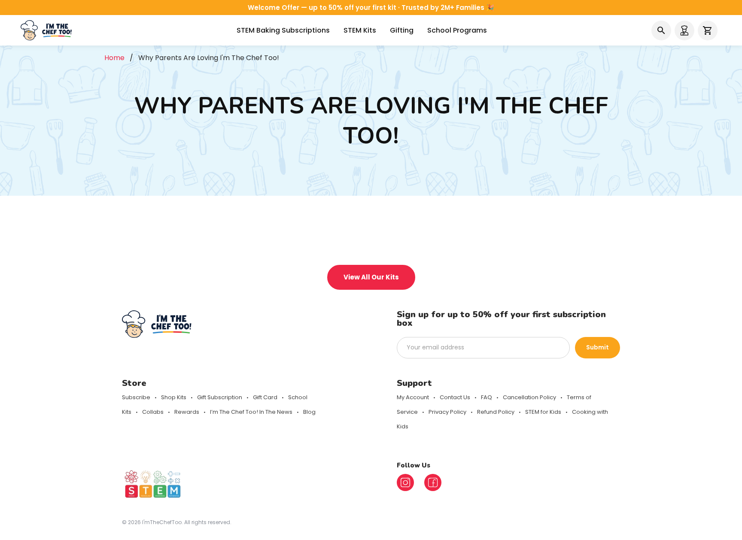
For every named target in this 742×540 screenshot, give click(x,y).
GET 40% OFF (296, 313)
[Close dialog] (504, 190)
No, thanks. (296, 340)
